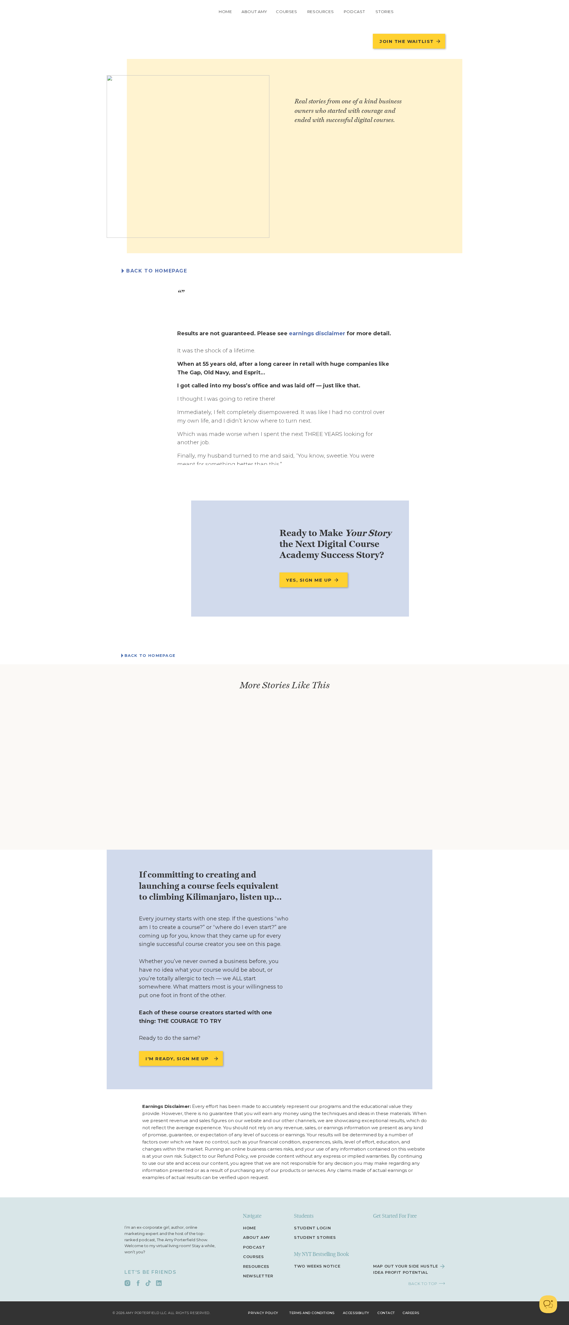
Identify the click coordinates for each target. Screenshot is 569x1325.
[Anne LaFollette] (188, 156)
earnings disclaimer (317, 333)
